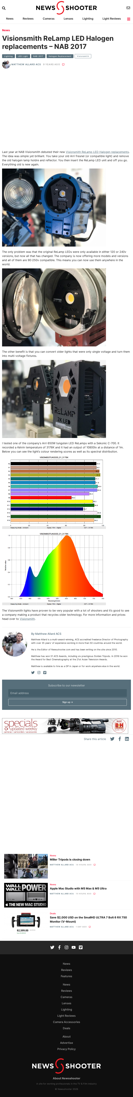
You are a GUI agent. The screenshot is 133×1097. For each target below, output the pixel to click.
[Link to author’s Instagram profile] (39, 672)
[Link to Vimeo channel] (81, 947)
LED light (23, 56)
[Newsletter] (129, 8)
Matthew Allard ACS (26, 64)
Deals (53, 913)
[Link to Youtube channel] (74, 947)
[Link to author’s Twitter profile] (33, 672)
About (67, 1036)
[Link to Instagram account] (66, 947)
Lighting (87, 18)
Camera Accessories (66, 1022)
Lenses (68, 18)
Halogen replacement (60, 56)
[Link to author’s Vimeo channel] (44, 672)
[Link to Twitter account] (52, 947)
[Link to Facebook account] (59, 947)
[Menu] (129, 19)
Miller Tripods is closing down (70, 859)
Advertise (66, 1042)
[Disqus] (66, 799)
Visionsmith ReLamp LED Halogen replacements (97, 152)
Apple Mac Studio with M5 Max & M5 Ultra (78, 888)
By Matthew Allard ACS (46, 633)
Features (66, 976)
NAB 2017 (38, 56)
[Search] (4, 8)
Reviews (28, 18)
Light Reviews (112, 18)
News (10, 18)
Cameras (49, 18)
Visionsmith (83, 56)
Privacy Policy (66, 1049)
